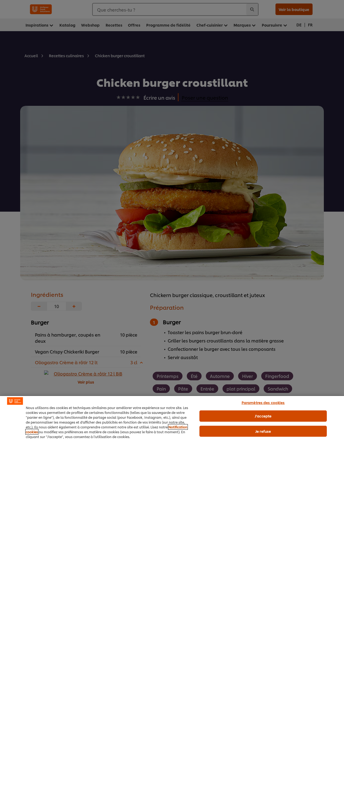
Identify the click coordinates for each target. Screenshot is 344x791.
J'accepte (263, 415)
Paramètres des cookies (263, 402)
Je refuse (263, 431)
